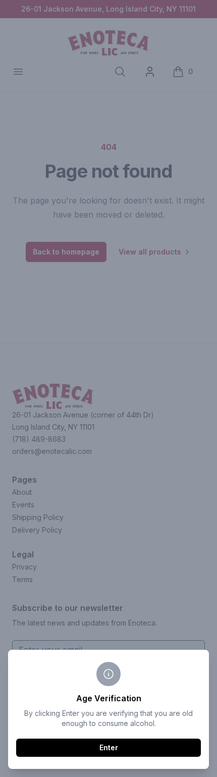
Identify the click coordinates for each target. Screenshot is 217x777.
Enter (108, 747)
